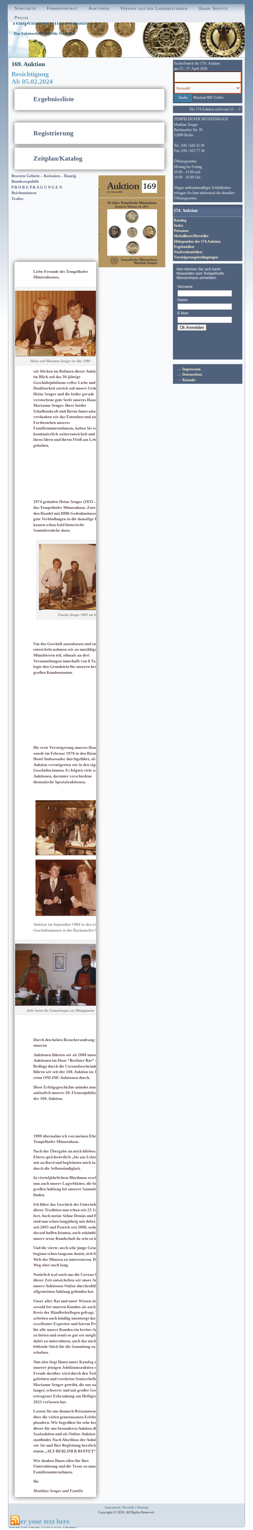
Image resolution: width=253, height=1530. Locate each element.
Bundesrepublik (25, 181)
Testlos (17, 198)
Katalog (180, 220)
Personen (181, 231)
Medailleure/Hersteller (191, 236)
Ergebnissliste (53, 99)
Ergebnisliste (184, 247)
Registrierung (53, 133)
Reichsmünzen (23, 192)
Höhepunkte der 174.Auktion (197, 241)
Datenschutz (192, 374)
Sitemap (142, 1507)
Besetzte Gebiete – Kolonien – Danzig (43, 176)
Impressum (191, 369)
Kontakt (189, 380)
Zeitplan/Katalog (57, 158)
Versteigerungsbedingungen (196, 257)
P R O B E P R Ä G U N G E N (36, 187)
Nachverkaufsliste (188, 252)
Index (178, 225)
